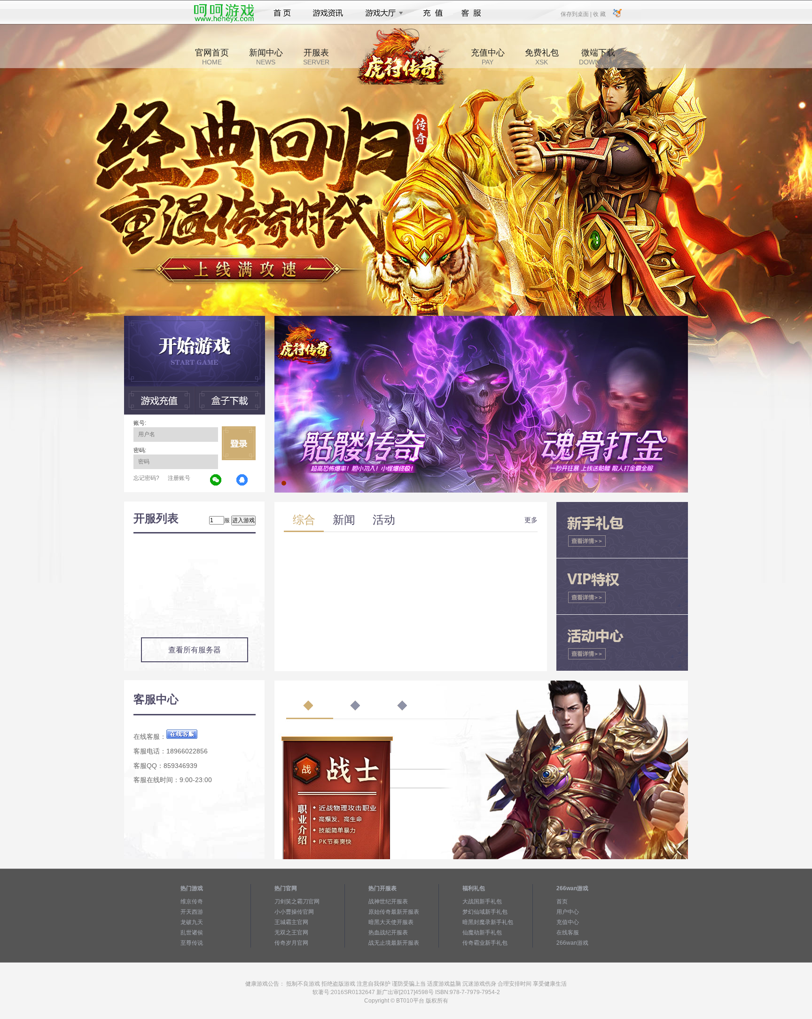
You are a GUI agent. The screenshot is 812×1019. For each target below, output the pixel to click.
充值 (432, 13)
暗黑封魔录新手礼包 (487, 922)
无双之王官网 (291, 932)
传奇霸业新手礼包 (485, 943)
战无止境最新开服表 (393, 943)
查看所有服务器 (194, 650)
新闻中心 (266, 57)
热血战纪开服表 (388, 932)
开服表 (316, 57)
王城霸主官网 (291, 922)
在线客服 (567, 932)
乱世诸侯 (191, 932)
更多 (531, 520)
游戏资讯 (328, 13)
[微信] (216, 480)
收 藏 (599, 13)
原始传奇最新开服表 (393, 912)
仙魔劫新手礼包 (482, 932)
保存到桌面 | (576, 13)
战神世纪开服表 (388, 901)
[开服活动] (481, 319)
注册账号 (179, 478)
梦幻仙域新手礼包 (485, 912)
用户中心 (567, 912)
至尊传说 (191, 943)
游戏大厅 (382, 13)
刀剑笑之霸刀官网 (297, 901)
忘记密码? (146, 478)
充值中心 (488, 57)
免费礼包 (542, 57)
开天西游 (191, 912)
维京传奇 (191, 901)
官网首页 (212, 57)
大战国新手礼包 (482, 901)
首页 (282, 13)
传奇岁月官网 (291, 943)
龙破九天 (191, 922)
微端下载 (598, 57)
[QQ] (242, 480)
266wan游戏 (572, 943)
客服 (471, 13)
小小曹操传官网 (294, 912)
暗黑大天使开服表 (391, 922)
